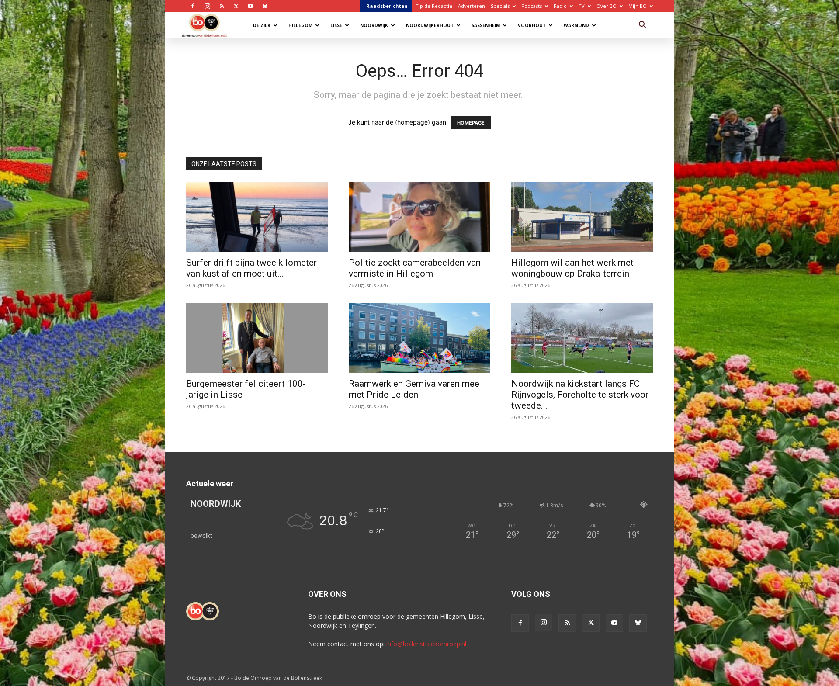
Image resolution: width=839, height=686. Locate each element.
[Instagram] (207, 6)
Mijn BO (637, 6)
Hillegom (300, 25)
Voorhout (532, 25)
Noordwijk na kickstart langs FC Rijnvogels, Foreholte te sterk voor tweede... (579, 394)
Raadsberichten (387, 6)
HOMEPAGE (471, 123)
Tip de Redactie (434, 6)
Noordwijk (374, 25)
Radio (560, 6)
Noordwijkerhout (430, 25)
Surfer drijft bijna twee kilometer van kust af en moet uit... (251, 268)
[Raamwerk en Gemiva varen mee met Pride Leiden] (419, 338)
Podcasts (531, 6)
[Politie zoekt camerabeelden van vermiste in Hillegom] (419, 217)
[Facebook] (192, 6)
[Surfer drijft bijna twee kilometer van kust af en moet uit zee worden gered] (257, 217)
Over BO (606, 6)
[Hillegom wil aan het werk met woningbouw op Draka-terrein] (582, 217)
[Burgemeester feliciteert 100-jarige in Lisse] (257, 338)
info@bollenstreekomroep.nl (426, 644)
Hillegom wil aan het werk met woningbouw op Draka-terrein (572, 268)
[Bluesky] (264, 6)
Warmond (576, 25)
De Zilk (261, 25)
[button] (642, 26)
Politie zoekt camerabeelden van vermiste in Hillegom (415, 268)
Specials (500, 6)
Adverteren (471, 6)
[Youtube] (250, 6)
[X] (236, 6)
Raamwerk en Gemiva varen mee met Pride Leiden (414, 389)
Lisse (336, 25)
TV (582, 6)
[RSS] (221, 6)
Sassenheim (486, 25)
